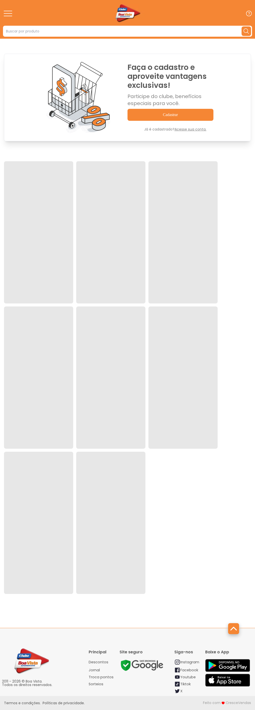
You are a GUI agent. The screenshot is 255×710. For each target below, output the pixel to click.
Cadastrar (170, 115)
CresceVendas (238, 702)
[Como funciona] (249, 13)
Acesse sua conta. (190, 129)
